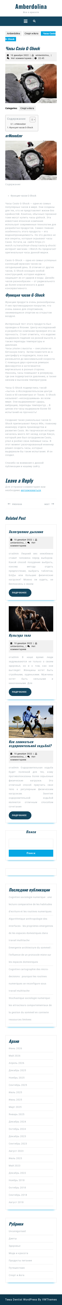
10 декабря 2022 (20, 55)
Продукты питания (20, 1260)
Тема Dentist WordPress (21, 1299)
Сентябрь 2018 (18, 1195)
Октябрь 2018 (17, 1187)
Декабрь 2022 (17, 1173)
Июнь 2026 (15, 1048)
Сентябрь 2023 (18, 1143)
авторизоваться (31, 490)
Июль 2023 (15, 1158)
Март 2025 (15, 1107)
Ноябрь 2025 (17, 1077)
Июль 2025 (15, 1092)
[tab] (25, 21)
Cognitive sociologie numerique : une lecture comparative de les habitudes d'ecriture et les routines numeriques (30, 904)
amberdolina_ (43, 55)
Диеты (13, 1238)
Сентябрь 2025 (18, 1085)
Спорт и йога (31, 33)
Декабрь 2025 (17, 1070)
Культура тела (20, 635)
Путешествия (17, 1268)
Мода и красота (18, 1253)
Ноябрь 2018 (17, 1180)
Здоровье (15, 1246)
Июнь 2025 (15, 1099)
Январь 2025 (16, 1114)
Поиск (31, 831)
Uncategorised (17, 1231)
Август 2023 (16, 1151)
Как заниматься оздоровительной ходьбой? (30, 743)
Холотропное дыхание (26, 531)
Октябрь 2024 (17, 1129)
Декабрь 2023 (17, 1136)
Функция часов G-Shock (21, 127)
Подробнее (21, 592)
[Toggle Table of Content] (31, 119)
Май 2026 (15, 1055)
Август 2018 (16, 1202)
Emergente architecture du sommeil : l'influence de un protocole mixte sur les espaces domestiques (30, 954)
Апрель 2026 (16, 1063)
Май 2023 (15, 1165)
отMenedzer (20, 124)
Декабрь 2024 (17, 1121)
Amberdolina (31, 6)
